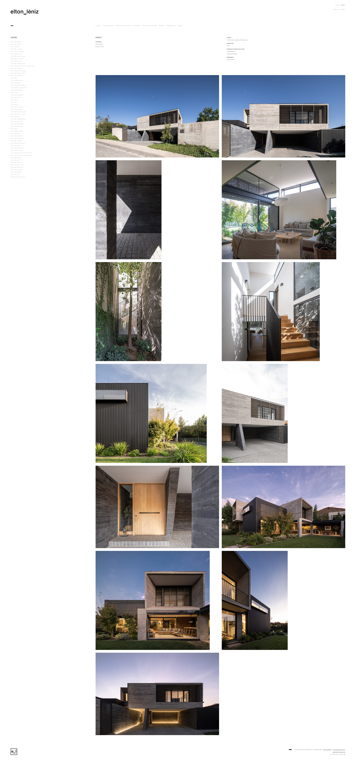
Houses (98, 25)
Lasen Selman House (18, 63)
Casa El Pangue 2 (17, 148)
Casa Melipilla (16, 157)
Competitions (170, 25)
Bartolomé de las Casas (19, 87)
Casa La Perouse (17, 124)
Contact (342, 9)
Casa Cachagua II (17, 75)
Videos (180, 25)
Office (336, 9)
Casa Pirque (15, 83)
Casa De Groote (16, 162)
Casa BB (14, 92)
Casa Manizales (17, 126)
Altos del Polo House (18, 56)
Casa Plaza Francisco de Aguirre (21, 152)
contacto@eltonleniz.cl (339, 749)
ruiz (344, 754)
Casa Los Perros (17, 80)
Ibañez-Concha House (18, 111)
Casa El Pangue (16, 68)
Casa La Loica (16, 97)
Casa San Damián (17, 107)
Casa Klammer (16, 172)
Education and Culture (123, 25)
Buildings (137, 25)
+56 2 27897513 (327, 749)
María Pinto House (17, 51)
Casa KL (14, 99)
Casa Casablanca (17, 169)
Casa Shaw (15, 174)
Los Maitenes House (18, 114)
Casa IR (14, 102)
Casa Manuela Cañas (18, 73)
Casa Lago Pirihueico (18, 177)
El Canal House (16, 61)
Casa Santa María (17, 165)
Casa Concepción (17, 167)
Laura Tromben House (18, 119)
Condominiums (108, 25)
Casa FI (14, 78)
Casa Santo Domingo (18, 85)
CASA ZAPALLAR (16, 42)
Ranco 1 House (16, 49)
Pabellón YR (15, 116)
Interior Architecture (150, 25)
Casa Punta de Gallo (18, 143)
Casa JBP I (15, 46)
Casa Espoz (15, 133)
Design (161, 25)
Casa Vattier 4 (16, 160)
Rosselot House (16, 54)
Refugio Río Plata (17, 131)
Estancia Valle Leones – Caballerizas (22, 66)
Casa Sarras (15, 145)
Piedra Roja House (17, 58)
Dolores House (16, 90)
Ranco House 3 (16, 121)
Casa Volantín (16, 44)
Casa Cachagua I (17, 109)
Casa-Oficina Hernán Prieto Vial (21, 155)
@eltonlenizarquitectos (339, 752)
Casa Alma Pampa (17, 138)
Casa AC (14, 128)
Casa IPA (14, 104)
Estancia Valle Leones (18, 70)
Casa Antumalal (16, 136)
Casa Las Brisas (16, 150)
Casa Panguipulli (17, 95)
